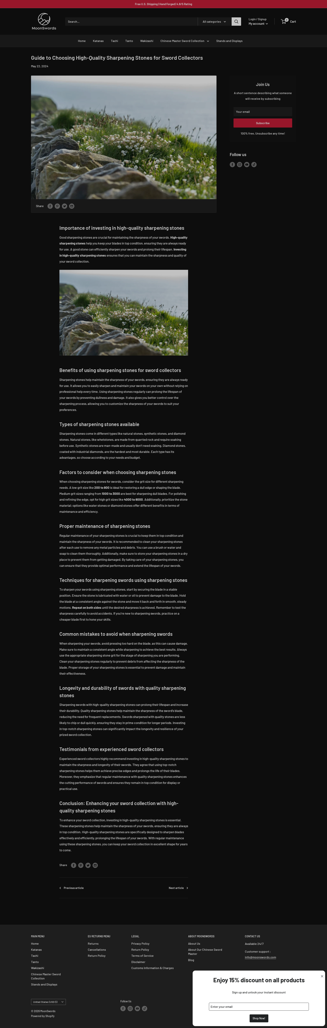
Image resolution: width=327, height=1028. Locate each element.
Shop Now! (259, 1018)
